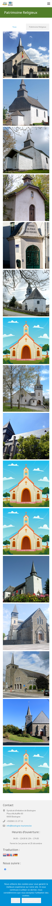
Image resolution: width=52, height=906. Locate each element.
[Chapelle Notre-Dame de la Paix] (26, 245)
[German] (16, 855)
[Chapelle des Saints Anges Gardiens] (26, 293)
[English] (8, 855)
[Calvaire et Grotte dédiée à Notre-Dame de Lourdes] (26, 341)
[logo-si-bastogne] (7, 3)
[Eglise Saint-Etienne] (26, 674)
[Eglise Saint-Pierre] (26, 436)
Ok (15, 900)
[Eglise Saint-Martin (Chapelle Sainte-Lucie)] (26, 531)
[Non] (48, 893)
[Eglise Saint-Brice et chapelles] (26, 722)
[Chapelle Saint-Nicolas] (26, 770)
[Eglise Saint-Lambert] (26, 579)
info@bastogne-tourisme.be (19, 826)
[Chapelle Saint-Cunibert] (26, 150)
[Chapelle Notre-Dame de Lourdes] (26, 197)
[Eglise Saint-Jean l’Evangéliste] (26, 627)
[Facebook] (5, 869)
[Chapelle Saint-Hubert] (26, 102)
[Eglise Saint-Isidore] (26, 388)
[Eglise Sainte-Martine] (26, 484)
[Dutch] (4, 855)
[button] (49, 3)
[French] (12, 855)
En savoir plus (31, 900)
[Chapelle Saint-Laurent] (26, 54)
